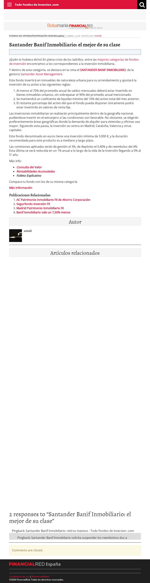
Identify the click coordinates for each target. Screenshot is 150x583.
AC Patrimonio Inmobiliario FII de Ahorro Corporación (53, 200)
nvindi (98, 35)
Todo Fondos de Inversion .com (37, 4)
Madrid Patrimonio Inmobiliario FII (40, 208)
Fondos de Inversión (22, 36)
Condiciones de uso (19, 576)
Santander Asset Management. (41, 74)
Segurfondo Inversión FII (33, 204)
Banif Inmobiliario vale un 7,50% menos (43, 212)
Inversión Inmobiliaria (49, 36)
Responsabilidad (40, 576)
